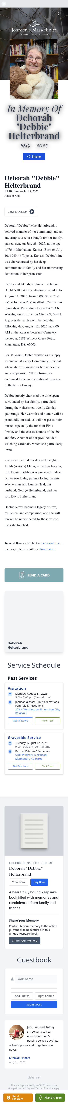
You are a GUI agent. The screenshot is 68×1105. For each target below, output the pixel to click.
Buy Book (39, 882)
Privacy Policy (23, 1088)
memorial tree (50, 543)
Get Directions (20, 720)
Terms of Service (44, 1088)
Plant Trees (47, 720)
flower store (47, 549)
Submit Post (34, 1004)
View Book (18, 882)
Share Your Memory (24, 940)
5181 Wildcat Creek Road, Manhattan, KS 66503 (31, 756)
